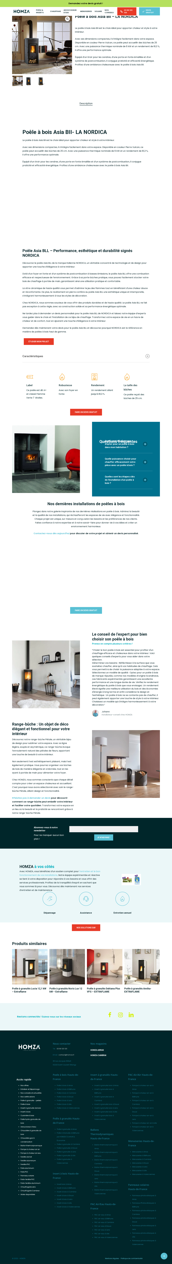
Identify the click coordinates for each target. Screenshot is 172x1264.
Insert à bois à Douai (65, 1195)
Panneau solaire (27, 1175)
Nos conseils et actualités (31, 1093)
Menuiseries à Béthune (141, 1155)
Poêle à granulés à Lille (66, 1155)
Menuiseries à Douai (140, 1163)
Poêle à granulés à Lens (66, 1152)
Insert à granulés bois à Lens (106, 1108)
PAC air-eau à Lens (102, 1230)
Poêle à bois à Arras (65, 1085)
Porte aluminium (27, 1168)
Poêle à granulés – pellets (31, 1100)
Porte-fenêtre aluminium (30, 1183)
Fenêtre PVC (25, 1164)
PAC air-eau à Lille (101, 1233)
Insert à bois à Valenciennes (68, 1207)
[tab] (86, 103)
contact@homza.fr (66, 1055)
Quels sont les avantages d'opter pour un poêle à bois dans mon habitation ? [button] (119, 444)
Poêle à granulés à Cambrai (68, 1144)
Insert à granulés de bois (31, 1108)
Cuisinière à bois (27, 1115)
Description (86, 103)
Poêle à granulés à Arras (67, 1129)
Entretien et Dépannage (30, 1089)
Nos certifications (28, 1097)
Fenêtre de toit (26, 1157)
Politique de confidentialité (131, 1258)
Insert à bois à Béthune (66, 1188)
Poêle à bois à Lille (64, 1104)
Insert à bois (26, 1112)
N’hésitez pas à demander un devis (31, 797)
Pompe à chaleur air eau (31, 1153)
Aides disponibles (28, 1194)
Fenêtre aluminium (28, 1160)
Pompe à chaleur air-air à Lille (144, 1123)
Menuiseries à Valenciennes (143, 1174)
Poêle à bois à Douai (65, 1097)
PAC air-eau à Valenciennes (106, 1237)
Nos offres (25, 1085)
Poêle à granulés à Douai (67, 1148)
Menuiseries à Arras (140, 1152)
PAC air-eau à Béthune (103, 1218)
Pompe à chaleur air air (30, 1149)
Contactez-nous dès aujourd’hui (51, 533)
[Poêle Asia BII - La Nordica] (57, 204)
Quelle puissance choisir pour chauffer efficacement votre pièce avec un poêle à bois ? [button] (120, 462)
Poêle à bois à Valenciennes (68, 1108)
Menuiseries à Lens (139, 1167)
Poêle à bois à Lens (64, 1100)
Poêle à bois (25, 1104)
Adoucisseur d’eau (28, 1127)
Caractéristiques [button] (32, 356)
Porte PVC (24, 1172)
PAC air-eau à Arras (102, 1215)
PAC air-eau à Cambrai (104, 1222)
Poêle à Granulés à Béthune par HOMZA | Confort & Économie (68, 1137)
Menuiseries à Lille (139, 1170)
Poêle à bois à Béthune (66, 1089)
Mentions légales (112, 1258)
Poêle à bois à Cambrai (66, 1093)
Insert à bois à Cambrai (66, 1192)
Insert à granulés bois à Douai (106, 1104)
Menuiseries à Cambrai (141, 1159)
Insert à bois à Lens (64, 1199)
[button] (67, 18)
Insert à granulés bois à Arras (106, 1085)
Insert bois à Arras (64, 1184)
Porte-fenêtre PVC (28, 1179)
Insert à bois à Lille (64, 1203)
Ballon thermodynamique (31, 1145)
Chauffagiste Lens (28, 1187)
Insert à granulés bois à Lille (105, 1112)
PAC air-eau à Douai (102, 1226)
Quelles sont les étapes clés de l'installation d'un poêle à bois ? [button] (120, 479)
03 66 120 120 (62, 1049)
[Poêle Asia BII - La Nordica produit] (132, 188)
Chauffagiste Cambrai (30, 1191)
